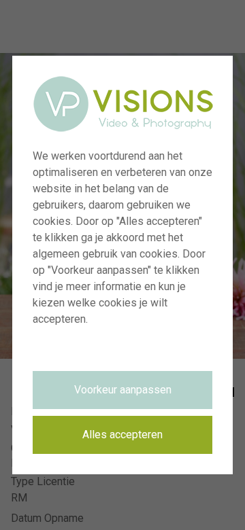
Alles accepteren (122, 434)
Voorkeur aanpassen (123, 389)
